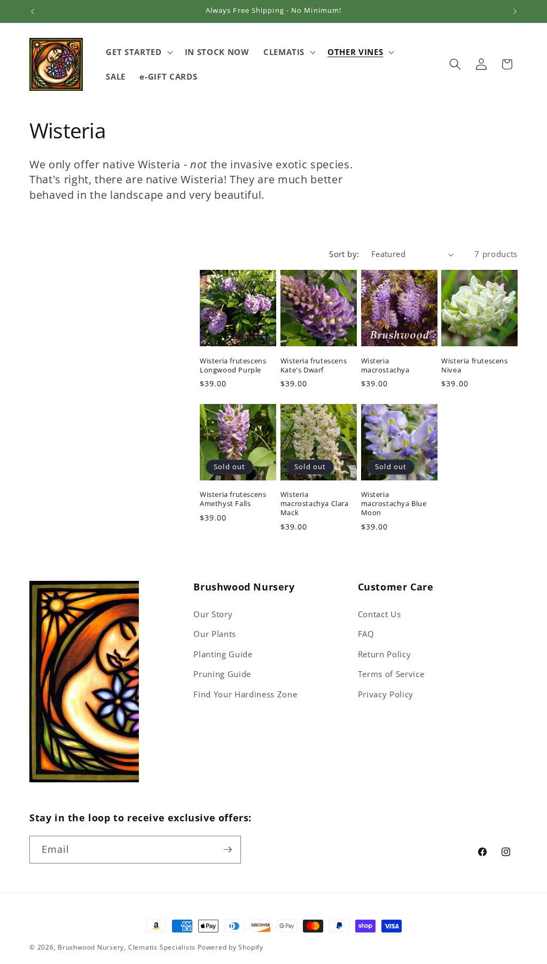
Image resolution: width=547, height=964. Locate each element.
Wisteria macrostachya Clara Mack (314, 503)
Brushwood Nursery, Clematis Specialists (127, 947)
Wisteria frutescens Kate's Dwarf (313, 365)
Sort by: (344, 254)
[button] (138, 52)
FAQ (366, 634)
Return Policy (384, 654)
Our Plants (214, 634)
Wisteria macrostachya (385, 365)
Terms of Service (391, 674)
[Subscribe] (227, 850)
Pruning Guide (222, 674)
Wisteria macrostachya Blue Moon (394, 503)
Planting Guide (222, 654)
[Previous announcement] (32, 11)
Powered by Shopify (230, 947)
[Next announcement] (515, 11)
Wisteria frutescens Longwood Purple (233, 365)
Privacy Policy (385, 694)
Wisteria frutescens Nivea (474, 365)
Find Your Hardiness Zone (245, 694)
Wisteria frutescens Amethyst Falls (233, 499)
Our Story (212, 614)
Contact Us (379, 614)
